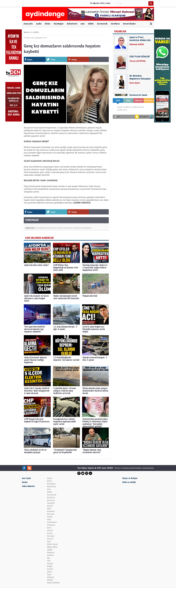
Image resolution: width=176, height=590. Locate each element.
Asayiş (50, 533)
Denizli (50, 569)
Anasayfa (28, 23)
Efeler (47, 23)
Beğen (29, 60)
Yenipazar (51, 525)
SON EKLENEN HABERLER (39, 237)
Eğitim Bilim (52, 547)
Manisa (50, 563)
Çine (83, 23)
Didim (91, 23)
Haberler (27, 32)
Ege (48, 558)
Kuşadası (51, 511)
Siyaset (50, 539)
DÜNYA (36, 32)
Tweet (53, 60)
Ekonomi (50, 536)
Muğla (49, 566)
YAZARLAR (120, 31)
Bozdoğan (59, 23)
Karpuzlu (51, 503)
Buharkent (72, 23)
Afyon (49, 572)
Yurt (48, 561)
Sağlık (49, 550)
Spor (49, 541)
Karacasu (51, 500)
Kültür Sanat (52, 544)
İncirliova (115, 23)
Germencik (102, 23)
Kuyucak (50, 514)
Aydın (39, 23)
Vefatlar (50, 555)
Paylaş (74, 60)
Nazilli (49, 517)
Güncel (50, 530)
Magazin (50, 552)
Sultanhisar (52, 522)
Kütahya (50, 577)
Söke (49, 519)
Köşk (49, 508)
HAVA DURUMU (53, 583)
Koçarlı (50, 506)
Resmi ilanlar (129, 23)
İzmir (49, 528)
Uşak (49, 574)
